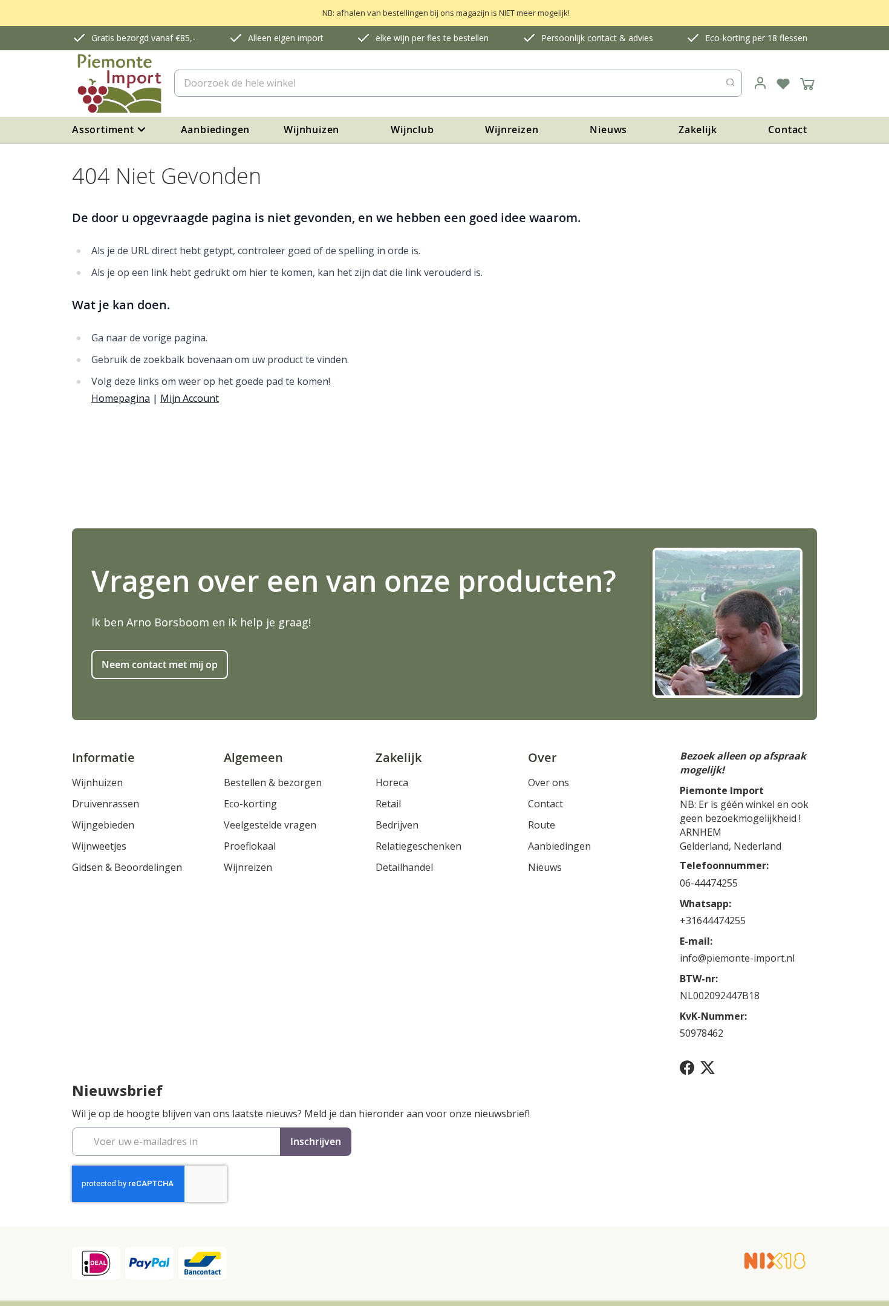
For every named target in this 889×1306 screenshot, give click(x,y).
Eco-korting (250, 803)
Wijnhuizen (311, 129)
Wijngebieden (103, 825)
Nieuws (608, 129)
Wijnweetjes (99, 846)
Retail (388, 803)
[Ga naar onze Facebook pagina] (687, 1067)
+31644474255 (713, 920)
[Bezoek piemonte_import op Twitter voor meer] (707, 1067)
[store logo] (118, 83)
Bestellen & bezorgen (273, 782)
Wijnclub (412, 129)
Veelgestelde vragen (270, 825)
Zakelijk (698, 129)
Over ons (548, 782)
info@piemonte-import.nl (737, 958)
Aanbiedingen (215, 129)
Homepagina (120, 398)
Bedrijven (397, 825)
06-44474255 (709, 883)
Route (541, 825)
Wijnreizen (511, 129)
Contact (787, 129)
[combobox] (458, 83)
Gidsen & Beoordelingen (127, 867)
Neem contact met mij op (160, 664)
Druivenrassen (105, 803)
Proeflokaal (250, 846)
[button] (760, 83)
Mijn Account (189, 398)
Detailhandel (404, 867)
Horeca (392, 782)
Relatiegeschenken (418, 846)
